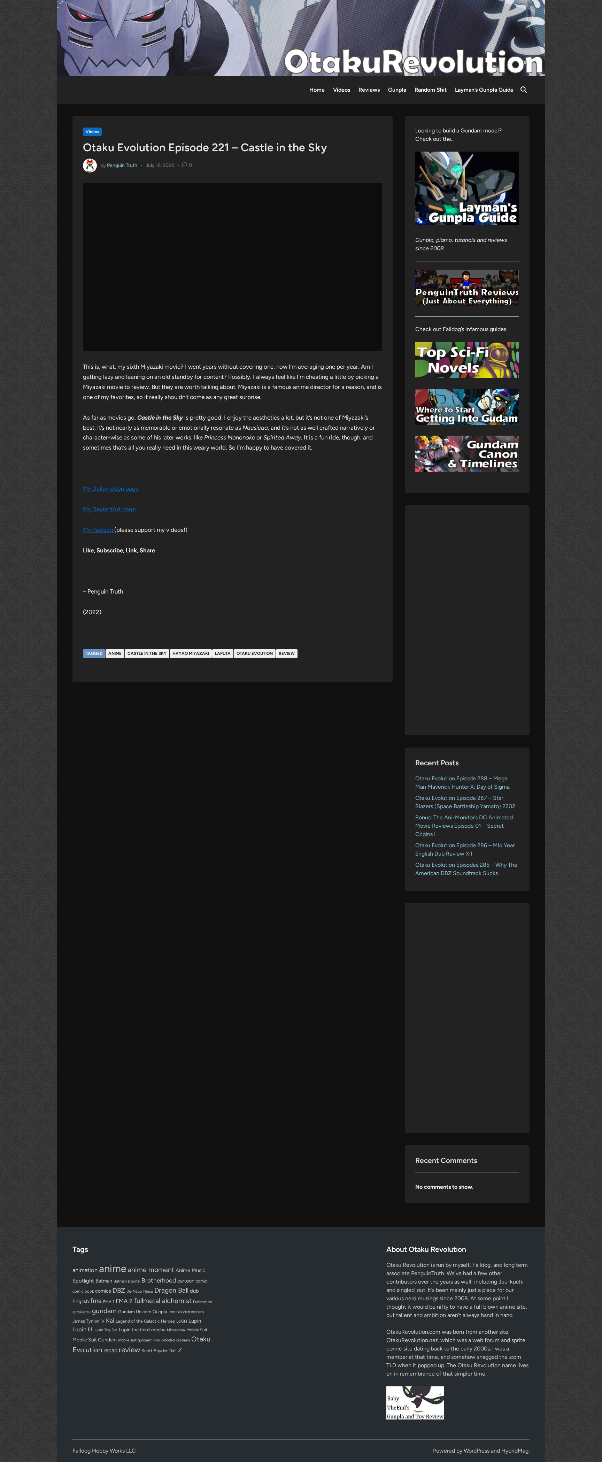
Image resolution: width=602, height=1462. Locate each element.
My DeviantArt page (109, 509)
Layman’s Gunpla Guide (484, 89)
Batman (103, 1281)
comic (201, 1281)
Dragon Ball (171, 1290)
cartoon (185, 1281)
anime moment (151, 1269)
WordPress (476, 1450)
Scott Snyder (154, 1350)
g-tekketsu (81, 1312)
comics (103, 1291)
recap (110, 1350)
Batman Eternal (127, 1281)
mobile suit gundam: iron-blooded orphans (154, 1340)
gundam (104, 1311)
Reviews (369, 89)
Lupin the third (134, 1329)
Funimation (202, 1302)
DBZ (119, 1290)
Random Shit (431, 89)
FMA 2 (124, 1301)
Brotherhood (158, 1280)
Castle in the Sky (147, 653)
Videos (341, 89)
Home (317, 89)
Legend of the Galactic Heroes (145, 1321)
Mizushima (176, 1330)
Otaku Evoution (255, 653)
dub (194, 1291)
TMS (173, 1351)
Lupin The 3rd (105, 1329)
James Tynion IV (88, 1321)
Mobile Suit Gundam (94, 1339)
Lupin (194, 1321)
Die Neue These (139, 1291)
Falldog (481, 1265)
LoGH (181, 1321)
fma (96, 1301)
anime (115, 653)
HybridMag (514, 1450)
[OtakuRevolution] (301, 37)
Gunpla (397, 89)
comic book (83, 1291)
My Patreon (98, 529)
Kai (110, 1320)
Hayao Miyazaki (190, 653)
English (80, 1301)
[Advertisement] (467, 620)
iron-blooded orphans (186, 1312)
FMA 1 (108, 1301)
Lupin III (82, 1329)
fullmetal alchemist (163, 1300)
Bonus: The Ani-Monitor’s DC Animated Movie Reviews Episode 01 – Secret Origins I (464, 825)
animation (85, 1269)
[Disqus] (232, 782)
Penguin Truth (122, 165)
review (287, 653)
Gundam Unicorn (134, 1311)
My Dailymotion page (111, 488)
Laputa (223, 653)
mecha (158, 1329)
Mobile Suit (196, 1329)
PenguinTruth (427, 1273)
